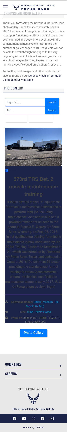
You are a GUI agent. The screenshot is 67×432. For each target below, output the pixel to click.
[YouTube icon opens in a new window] (24, 418)
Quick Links (13, 364)
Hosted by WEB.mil (33, 427)
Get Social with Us (33, 389)
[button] (5, 7)
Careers (11, 373)
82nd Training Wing (39, 312)
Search (52, 102)
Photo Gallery (33, 333)
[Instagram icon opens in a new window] (33, 418)
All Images (15, 118)
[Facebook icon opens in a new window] (14, 418)
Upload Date (39, 118)
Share (12, 170)
